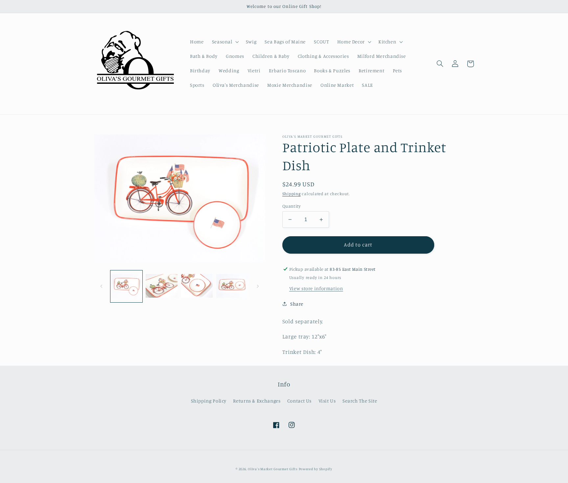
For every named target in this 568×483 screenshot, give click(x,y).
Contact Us (299, 400)
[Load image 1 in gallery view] (126, 286)
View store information (316, 288)
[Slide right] (257, 286)
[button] (225, 41)
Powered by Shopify (315, 469)
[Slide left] (101, 286)
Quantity (291, 206)
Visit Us (327, 400)
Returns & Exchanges (256, 400)
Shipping (291, 193)
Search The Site (360, 400)
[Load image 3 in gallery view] (197, 286)
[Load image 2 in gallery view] (162, 286)
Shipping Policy (208, 400)
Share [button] (296, 304)
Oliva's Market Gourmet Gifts (272, 469)
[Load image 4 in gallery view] (232, 286)
